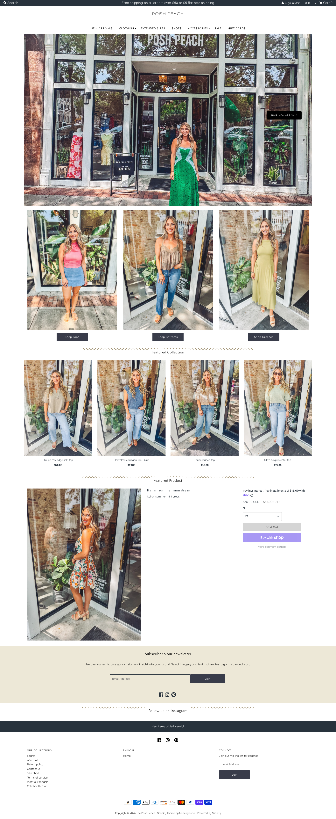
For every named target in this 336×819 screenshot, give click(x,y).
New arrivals (102, 28)
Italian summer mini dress (168, 490)
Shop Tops (72, 337)
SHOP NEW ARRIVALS (284, 115)
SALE (217, 28)
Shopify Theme (166, 813)
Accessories (198, 28)
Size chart (33, 773)
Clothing (126, 28)
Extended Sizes (153, 28)
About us (32, 760)
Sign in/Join (292, 3)
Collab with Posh (37, 786)
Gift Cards (236, 28)
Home (127, 755)
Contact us (33, 769)
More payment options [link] (272, 546)
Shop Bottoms (168, 337)
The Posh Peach (145, 813)
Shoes (176, 28)
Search (31, 755)
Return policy (35, 764)
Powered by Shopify (209, 813)
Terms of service (37, 777)
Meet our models (37, 782)
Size (245, 508)
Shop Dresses (264, 337)
